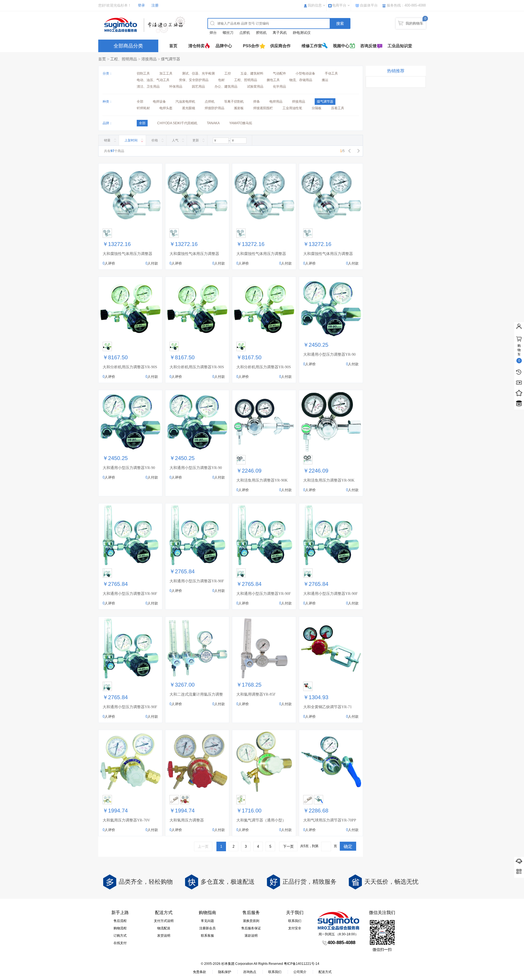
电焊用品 (275, 101)
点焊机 (210, 101)
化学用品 (279, 86)
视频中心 (341, 45)
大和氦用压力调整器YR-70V (126, 820)
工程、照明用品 (123, 59)
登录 (141, 5)
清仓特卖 (196, 45)
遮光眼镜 (188, 108)
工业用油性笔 (292, 108)
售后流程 (120, 921)
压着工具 (337, 108)
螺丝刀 (228, 33)
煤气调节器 (170, 59)
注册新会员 (207, 928)
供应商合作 (280, 45)
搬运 (325, 80)
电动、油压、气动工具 (153, 80)
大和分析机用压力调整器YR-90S (130, 367)
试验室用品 (255, 86)
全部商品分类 (128, 46)
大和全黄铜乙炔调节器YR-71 (327, 707)
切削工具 (143, 73)
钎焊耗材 (143, 108)
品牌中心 (224, 45)
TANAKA (213, 123)
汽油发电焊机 (185, 101)
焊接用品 (298, 101)
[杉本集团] (146, 25)
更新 (195, 140)
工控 (227, 73)
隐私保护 (224, 972)
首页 (173, 45)
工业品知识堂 (400, 45)
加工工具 (165, 73)
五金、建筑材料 (251, 73)
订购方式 (120, 936)
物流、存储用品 (300, 80)
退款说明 (251, 936)
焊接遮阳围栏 (263, 108)
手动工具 (331, 73)
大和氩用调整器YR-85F (256, 694)
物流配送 (163, 928)
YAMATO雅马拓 (240, 123)
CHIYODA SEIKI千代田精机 (177, 123)
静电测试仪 (302, 33)
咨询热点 (249, 972)
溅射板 (239, 108)
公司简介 (299, 972)
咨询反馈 (368, 45)
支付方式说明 (164, 921)
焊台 (213, 33)
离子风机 (280, 33)
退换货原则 (251, 921)
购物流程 (120, 928)
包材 (221, 80)
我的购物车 (414, 23)
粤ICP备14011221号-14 (301, 964)
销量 (107, 140)
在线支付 (120, 943)
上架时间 (131, 140)
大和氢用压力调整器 (186, 820)
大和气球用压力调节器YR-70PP (329, 820)
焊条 (256, 101)
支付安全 (294, 928)
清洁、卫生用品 (148, 86)
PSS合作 (251, 45)
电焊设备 (159, 101)
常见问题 (207, 921)
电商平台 (339, 5)
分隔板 (316, 108)
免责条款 (199, 972)
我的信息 (315, 5)
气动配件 (279, 73)
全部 (140, 101)
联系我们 (294, 921)
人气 (175, 140)
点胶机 (244, 33)
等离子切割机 (234, 101)
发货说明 (163, 936)
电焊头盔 (165, 108)
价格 (154, 140)
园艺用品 (198, 86)
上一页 (203, 846)
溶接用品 (149, 59)
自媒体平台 (369, 5)
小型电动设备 (305, 73)
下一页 (288, 846)
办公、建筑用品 (226, 86)
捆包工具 (273, 80)
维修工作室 (312, 45)
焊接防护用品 (214, 108)
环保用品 (175, 86)
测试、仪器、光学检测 (198, 73)
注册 (155, 5)
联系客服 (207, 936)
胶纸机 (261, 33)
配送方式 (325, 972)
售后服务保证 (251, 928)
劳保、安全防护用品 (194, 80)
